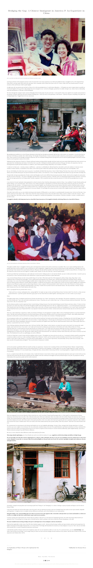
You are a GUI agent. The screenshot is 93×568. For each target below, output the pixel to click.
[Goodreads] (47, 560)
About (39, 556)
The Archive (51, 556)
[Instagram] (44, 560)
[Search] (7, 5)
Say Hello (44, 556)
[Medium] (45, 560)
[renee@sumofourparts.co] (48, 560)
